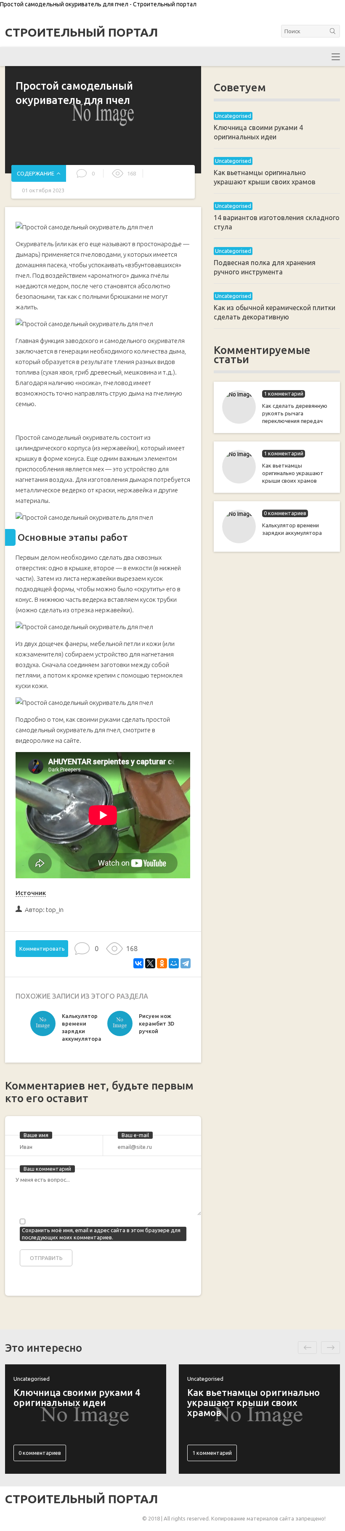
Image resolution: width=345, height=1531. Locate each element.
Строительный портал (81, 32)
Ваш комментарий (47, 1169)
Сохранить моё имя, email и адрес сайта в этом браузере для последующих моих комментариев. (101, 1233)
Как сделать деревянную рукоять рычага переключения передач (294, 413)
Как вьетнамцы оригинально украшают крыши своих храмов (293, 473)
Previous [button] (307, 1347)
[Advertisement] (277, 695)
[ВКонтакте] (138, 963)
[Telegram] (185, 963)
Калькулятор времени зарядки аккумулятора (292, 529)
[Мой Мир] (174, 963)
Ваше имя (36, 1135)
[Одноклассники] (162, 963)
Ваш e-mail (135, 1135)
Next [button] (330, 1347)
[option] (66, 1029)
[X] (150, 963)
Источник (31, 892)
